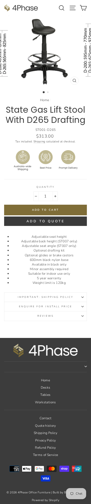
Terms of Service (45, 455)
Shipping (39, 141)
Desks (45, 387)
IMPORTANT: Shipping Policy (45, 297)
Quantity (45, 187)
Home (44, 100)
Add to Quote (45, 221)
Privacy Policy (45, 440)
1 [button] (44, 92)
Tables (45, 394)
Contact (45, 418)
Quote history (45, 425)
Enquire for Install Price (45, 306)
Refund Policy (45, 447)
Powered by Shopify (45, 500)
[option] (45, 51)
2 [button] (48, 92)
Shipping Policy (45, 433)
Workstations (45, 402)
